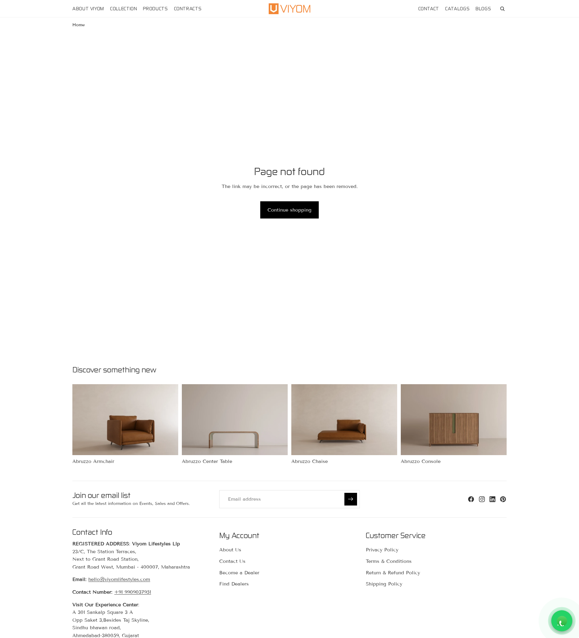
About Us (230, 550)
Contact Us (232, 561)
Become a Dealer (239, 573)
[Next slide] (169, 419)
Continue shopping (289, 210)
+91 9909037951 (132, 592)
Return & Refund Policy (393, 573)
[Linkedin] (492, 499)
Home (78, 24)
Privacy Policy (382, 550)
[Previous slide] (81, 419)
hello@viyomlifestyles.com (119, 579)
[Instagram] (482, 499)
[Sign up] (350, 499)
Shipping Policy (384, 584)
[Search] (502, 8)
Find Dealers (234, 584)
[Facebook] (471, 499)
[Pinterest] (503, 499)
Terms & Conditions (389, 561)
